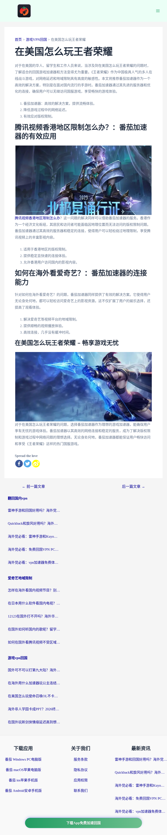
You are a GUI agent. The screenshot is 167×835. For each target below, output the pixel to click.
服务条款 (81, 759)
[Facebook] (19, 463)
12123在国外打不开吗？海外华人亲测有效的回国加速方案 (34, 616)
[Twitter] (27, 463)
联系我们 (81, 790)
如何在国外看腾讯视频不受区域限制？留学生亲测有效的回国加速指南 (34, 642)
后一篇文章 (133, 486)
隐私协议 (81, 770)
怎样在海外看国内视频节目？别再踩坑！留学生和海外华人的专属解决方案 (34, 590)
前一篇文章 (33, 486)
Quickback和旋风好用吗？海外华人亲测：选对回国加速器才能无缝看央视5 (34, 523)
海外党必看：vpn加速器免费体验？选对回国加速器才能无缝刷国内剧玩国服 (34, 562)
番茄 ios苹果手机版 (23, 780)
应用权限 (81, 780)
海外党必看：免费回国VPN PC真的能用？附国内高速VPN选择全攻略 (34, 549)
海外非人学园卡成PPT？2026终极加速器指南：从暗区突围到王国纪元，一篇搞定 (34, 709)
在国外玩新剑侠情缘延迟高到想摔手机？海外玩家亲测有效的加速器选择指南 (34, 722)
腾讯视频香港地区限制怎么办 (37, 218)
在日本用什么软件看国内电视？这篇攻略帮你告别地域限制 (34, 603)
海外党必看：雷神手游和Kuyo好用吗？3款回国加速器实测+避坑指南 (34, 536)
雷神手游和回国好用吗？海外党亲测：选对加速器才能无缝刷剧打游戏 (34, 510)
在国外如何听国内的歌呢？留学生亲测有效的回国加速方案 (34, 629)
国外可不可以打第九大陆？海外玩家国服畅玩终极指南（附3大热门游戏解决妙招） (34, 670)
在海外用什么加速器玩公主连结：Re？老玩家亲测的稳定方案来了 (34, 683)
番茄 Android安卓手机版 (23, 790)
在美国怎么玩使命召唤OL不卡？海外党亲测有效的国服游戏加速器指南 (34, 696)
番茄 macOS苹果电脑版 (23, 770)
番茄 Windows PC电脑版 (23, 759)
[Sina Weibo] (36, 463)
